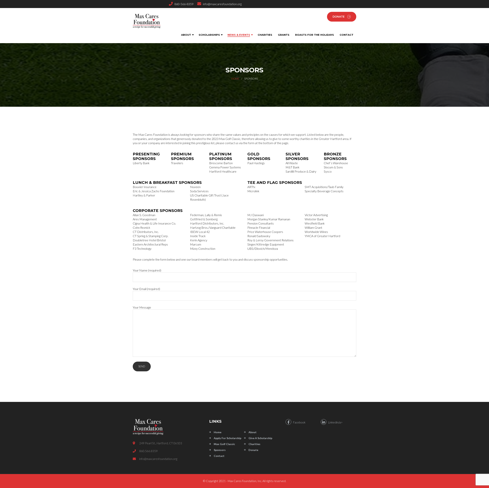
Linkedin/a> (334, 422)
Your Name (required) (147, 270)
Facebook (298, 422)
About (253, 432)
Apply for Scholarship (227, 438)
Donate (339, 16)
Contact (219, 455)
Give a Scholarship (260, 438)
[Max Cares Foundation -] (150, 21)
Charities (254, 444)
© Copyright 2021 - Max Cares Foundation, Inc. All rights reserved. (244, 481)
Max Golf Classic (224, 444)
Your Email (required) (146, 289)
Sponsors (220, 450)
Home (235, 78)
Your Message (142, 307)
